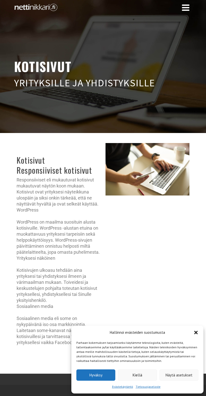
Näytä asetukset (179, 375)
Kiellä (137, 375)
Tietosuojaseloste (148, 386)
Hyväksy (95, 375)
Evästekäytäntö (122, 386)
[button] (195, 332)
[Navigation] (185, 7)
